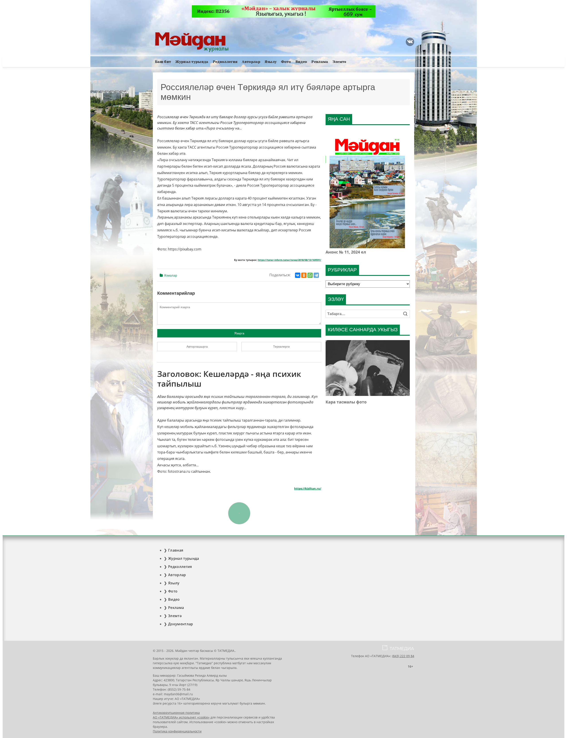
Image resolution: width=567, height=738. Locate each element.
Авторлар (251, 62)
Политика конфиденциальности (177, 731)
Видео (301, 62)
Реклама (319, 62)
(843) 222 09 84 (403, 656)
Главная (175, 550)
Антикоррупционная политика (176, 713)
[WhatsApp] (310, 275)
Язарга (239, 333)
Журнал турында (191, 62)
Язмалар (170, 275)
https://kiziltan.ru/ (307, 488)
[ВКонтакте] (297, 275)
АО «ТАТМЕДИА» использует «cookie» (181, 717)
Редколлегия (225, 62)
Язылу (271, 62)
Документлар (180, 624)
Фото (286, 62)
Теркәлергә (281, 346)
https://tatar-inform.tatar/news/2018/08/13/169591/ (289, 259)
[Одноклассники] (304, 275)
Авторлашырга (197, 346)
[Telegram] (316, 275)
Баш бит (163, 62)
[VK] (410, 42)
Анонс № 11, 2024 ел (346, 252)
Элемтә (339, 62)
